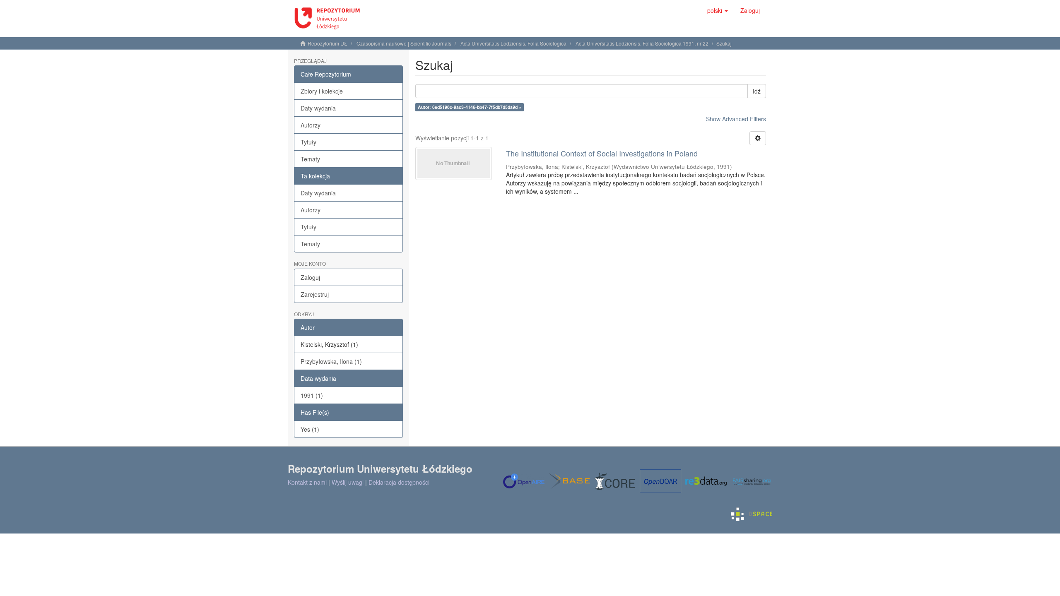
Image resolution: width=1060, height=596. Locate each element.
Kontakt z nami (307, 482)
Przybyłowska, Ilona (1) (331, 361)
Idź (757, 91)
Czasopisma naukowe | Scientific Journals (404, 43)
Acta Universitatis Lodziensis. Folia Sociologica (513, 43)
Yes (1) (310, 429)
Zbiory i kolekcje (322, 91)
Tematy (310, 159)
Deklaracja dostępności (399, 482)
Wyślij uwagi (348, 482)
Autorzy (310, 125)
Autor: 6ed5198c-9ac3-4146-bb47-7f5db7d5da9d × (469, 107)
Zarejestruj (315, 294)
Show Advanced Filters (736, 119)
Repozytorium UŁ (327, 43)
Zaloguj (310, 277)
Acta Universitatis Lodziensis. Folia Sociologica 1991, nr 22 (642, 43)
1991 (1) (312, 395)
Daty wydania (318, 108)
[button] (717, 10)
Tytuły (308, 142)
